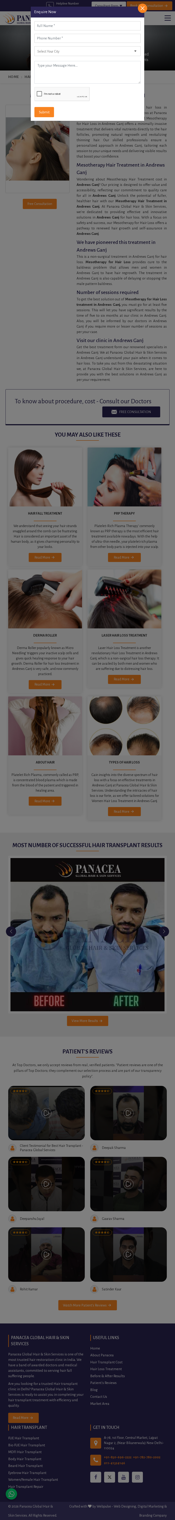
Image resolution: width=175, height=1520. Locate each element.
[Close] (142, 8)
